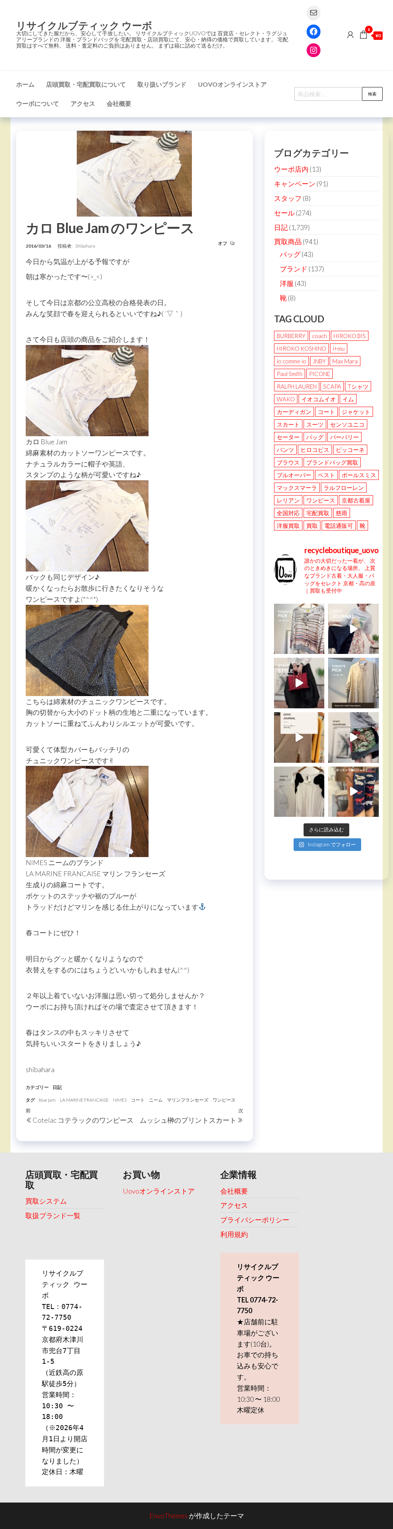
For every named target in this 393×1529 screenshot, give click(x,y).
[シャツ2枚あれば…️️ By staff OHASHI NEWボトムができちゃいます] (353, 629)
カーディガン (294, 411)
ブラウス (288, 462)
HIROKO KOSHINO (301, 348)
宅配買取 (317, 512)
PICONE (319, 373)
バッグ (290, 254)
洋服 (287, 283)
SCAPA (332, 386)
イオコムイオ (318, 399)
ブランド (293, 268)
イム (348, 399)
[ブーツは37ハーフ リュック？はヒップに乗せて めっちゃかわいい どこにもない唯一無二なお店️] (353, 792)
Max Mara (345, 361)
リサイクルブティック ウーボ (84, 25)
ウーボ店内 (291, 169)
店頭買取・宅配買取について (86, 84)
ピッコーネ (350, 449)
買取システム (46, 1201)
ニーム (156, 1100)
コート (138, 1100)
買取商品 (288, 241)
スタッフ (288, 198)
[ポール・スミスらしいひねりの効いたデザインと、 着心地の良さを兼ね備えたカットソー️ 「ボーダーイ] (299, 629)
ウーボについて (37, 103)
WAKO (286, 399)
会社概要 (119, 103)
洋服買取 (288, 525)
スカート (288, 424)
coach (319, 335)
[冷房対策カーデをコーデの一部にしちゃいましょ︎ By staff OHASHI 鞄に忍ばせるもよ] (299, 737)
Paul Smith (289, 373)
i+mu (339, 348)
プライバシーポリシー (254, 1219)
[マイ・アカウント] (350, 34)
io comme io (291, 361)
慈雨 (341, 512)
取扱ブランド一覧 (53, 1215)
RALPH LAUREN (297, 386)
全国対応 (288, 512)
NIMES (120, 1100)
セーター (288, 437)
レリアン (288, 500)
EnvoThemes (168, 1515)
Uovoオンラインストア (232, 84)
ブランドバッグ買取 (332, 462)
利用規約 (234, 1234)
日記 (57, 1087)
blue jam (47, 1100)
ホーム (25, 84)
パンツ (285, 449)
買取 (312, 525)
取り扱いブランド (162, 84)
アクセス (83, 103)
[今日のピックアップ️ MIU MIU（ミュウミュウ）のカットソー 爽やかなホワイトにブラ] (299, 792)
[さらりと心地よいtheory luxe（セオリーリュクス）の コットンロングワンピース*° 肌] (353, 683)
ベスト (326, 474)
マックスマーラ (297, 487)
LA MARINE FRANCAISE (84, 1100)
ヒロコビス (315, 449)
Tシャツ (358, 386)
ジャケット (356, 411)
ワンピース (224, 1100)
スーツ (315, 424)
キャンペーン (294, 183)
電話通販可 (338, 525)
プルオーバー (294, 474)
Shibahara (85, 246)
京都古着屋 (356, 500)
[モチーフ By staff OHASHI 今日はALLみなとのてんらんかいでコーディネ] (353, 737)
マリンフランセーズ (187, 1100)
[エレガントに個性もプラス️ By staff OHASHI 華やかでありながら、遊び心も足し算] (299, 683)
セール (284, 213)
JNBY (319, 361)
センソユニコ (347, 424)
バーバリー (344, 437)
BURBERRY (291, 335)
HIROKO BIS (350, 335)
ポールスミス (359, 474)
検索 (372, 93)
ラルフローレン (344, 487)
